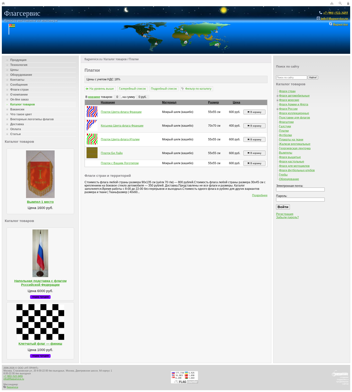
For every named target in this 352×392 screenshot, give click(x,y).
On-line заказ (19, 99)
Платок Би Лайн (112, 153)
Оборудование (21, 74)
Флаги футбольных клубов (297, 170)
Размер (213, 102)
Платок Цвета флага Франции (121, 111)
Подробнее (259, 195)
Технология (18, 64)
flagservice (340, 24)
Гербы (283, 174)
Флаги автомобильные (294, 95)
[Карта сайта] (331, 3)
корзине (94, 96)
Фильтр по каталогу (198, 88)
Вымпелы (285, 152)
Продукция (18, 59)
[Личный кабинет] (348, 3)
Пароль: (281, 195)
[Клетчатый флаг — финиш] (40, 322)
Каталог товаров (115, 59)
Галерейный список (132, 88)
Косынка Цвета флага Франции (122, 125)
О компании (19, 94)
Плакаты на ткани (291, 139)
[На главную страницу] (3, 3)
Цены (14, 69)
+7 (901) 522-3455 (335, 12)
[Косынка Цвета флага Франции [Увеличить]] (92, 129)
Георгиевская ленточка (295, 148)
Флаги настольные (291, 161)
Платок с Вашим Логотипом (120, 163)
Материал (169, 102)
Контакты (17, 79)
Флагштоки (286, 122)
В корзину (255, 112)
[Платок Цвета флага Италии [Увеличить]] (92, 143)
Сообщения (18, 84)
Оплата (15, 129)
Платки (134, 59)
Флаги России (288, 108)
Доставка (17, 124)
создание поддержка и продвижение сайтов (342, 380)
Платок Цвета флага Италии (120, 139)
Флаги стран (19, 89)
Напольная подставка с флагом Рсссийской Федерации (40, 283)
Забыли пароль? (287, 217)
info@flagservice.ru (334, 18)
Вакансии (17, 109)
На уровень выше (101, 88)
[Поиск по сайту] (340, 3)
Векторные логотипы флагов (32, 119)
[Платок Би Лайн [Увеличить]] (92, 157)
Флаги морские (289, 100)
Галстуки (285, 126)
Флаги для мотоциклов (294, 165)
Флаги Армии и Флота (293, 104)
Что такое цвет (21, 114)
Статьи (15, 134)
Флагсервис (30, 15)
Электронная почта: (289, 185)
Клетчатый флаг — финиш (40, 344)
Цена (236, 102)
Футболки (285, 135)
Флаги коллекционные (294, 113)
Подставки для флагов (294, 117)
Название (108, 102)
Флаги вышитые (290, 157)
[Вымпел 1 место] (40, 174)
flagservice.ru (93, 59)
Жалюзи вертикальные (294, 143)
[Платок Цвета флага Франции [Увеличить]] (92, 116)
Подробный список (164, 88)
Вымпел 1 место (40, 202)
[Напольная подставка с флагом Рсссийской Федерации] (40, 253)
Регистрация (284, 214)
